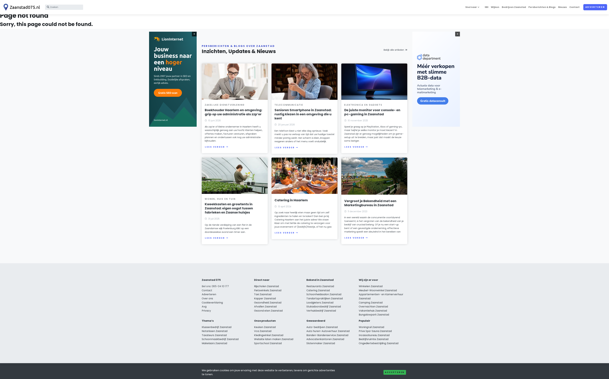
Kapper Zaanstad (265, 298)
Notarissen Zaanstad (214, 331)
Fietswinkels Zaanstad (267, 290)
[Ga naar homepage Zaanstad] (21, 7)
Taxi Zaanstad (262, 294)
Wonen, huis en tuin (220, 199)
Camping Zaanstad (371, 302)
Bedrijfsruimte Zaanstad (373, 339)
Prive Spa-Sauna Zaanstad (375, 331)
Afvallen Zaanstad (265, 306)
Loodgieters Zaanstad (319, 302)
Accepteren (395, 372)
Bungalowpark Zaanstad (374, 314)
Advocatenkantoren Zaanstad (325, 339)
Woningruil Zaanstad (371, 327)
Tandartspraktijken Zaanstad (324, 298)
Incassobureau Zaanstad (374, 335)
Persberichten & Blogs (542, 7)
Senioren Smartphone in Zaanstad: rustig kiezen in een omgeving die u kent (303, 114)
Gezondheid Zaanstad (267, 302)
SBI (486, 7)
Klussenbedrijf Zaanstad (216, 327)
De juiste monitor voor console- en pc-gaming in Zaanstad (372, 112)
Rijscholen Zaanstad (266, 286)
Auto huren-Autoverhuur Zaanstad (328, 331)
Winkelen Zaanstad (371, 286)
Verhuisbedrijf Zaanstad (321, 310)
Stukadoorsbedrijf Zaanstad (323, 306)
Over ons (207, 298)
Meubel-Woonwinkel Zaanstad (378, 290)
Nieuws (562, 7)
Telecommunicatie (289, 104)
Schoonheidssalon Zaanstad (323, 294)
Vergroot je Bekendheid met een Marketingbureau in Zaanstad (370, 203)
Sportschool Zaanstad (268, 343)
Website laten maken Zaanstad (273, 339)
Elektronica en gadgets (363, 104)
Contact (574, 7)
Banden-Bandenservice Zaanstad (327, 335)
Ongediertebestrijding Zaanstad (378, 343)
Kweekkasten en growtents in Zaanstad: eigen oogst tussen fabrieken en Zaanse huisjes (229, 208)
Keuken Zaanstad (265, 327)
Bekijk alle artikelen (394, 49)
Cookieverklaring (212, 302)
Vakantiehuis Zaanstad (373, 310)
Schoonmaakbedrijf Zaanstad (220, 339)
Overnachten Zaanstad (373, 306)
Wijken (495, 7)
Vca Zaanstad (262, 331)
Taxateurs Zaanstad (214, 335)
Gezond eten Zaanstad (268, 310)
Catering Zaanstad (318, 290)
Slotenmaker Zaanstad (320, 343)
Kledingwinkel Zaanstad (268, 335)
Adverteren (595, 7)
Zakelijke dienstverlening (225, 104)
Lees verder (215, 147)
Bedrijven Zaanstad (514, 7)
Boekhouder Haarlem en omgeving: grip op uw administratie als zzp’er (233, 112)
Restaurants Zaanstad (320, 286)
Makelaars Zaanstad (214, 343)
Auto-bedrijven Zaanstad (322, 327)
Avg (204, 306)
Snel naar (471, 7)
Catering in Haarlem (291, 200)
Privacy (206, 310)
